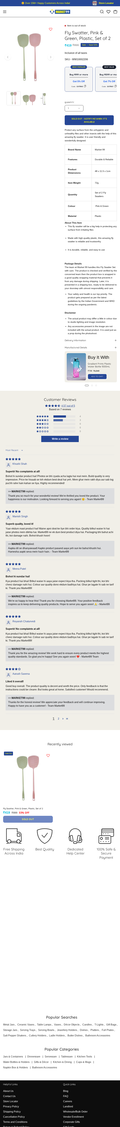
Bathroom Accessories (97, 1035)
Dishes (84, 1030)
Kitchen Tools (84, 1056)
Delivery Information (75, 340)
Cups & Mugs (83, 1062)
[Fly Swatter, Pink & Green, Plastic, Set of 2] (14, 98)
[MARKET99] (60, 12)
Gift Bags (111, 1024)
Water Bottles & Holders (16, 1062)
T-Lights (99, 1024)
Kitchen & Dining (62, 1062)
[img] (13, 459)
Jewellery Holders (67, 1030)
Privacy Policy (11, 1106)
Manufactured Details (76, 347)
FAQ (65, 1096)
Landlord (68, 1106)
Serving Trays (27, 1030)
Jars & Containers (13, 1056)
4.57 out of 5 (68, 405)
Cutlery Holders (37, 1035)
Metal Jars (9, 1024)
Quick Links (69, 1084)
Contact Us (9, 1096)
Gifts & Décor (41, 1062)
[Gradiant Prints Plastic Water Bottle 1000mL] (76, 366)
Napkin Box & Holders (15, 1067)
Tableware (67, 1056)
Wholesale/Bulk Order (75, 1111)
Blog (65, 1091)
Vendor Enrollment (73, 1116)
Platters (94, 1030)
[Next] (51, 57)
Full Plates (108, 1030)
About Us (8, 1091)
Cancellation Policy (14, 1116)
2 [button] (58, 718)
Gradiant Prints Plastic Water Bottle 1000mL (99, 365)
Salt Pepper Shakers (14, 1035)
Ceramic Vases (25, 1024)
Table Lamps (44, 1024)
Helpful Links (10, 1084)
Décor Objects (72, 1024)
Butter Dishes (75, 1035)
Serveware (51, 1056)
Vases (57, 1024)
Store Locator (10, 1101)
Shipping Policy (12, 1111)
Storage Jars (10, 1030)
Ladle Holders (57, 1035)
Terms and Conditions (15, 1122)
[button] (101, 12)
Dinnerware (33, 1056)
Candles (87, 1024)
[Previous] (8, 57)
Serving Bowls (46, 1030)
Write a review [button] (60, 439)
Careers (67, 1101)
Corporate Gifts (71, 1122)
